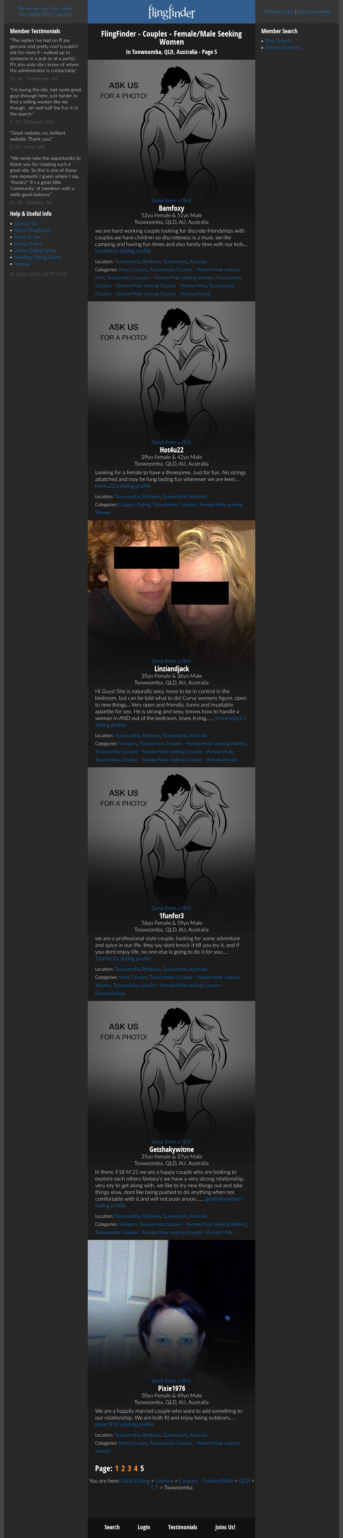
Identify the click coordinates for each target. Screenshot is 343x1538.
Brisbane (151, 261)
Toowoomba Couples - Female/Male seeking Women (160, 278)
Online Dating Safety (35, 250)
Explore (164, 1481)
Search (112, 1527)
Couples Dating (134, 504)
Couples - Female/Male (206, 1481)
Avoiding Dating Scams (37, 257)
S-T (154, 1487)
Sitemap (22, 264)
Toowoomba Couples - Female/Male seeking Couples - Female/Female (166, 760)
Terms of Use (27, 237)
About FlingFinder (32, 230)
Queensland (174, 261)
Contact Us (25, 224)
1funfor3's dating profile (123, 958)
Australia (198, 261)
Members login (279, 11)
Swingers (128, 743)
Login (144, 1527)
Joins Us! (225, 1527)
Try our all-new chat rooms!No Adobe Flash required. (46, 11)
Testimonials (182, 1527)
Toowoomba (127, 261)
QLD (244, 1481)
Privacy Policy (28, 244)
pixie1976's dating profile (124, 1424)
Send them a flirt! (171, 200)
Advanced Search (283, 47)
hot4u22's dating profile (122, 486)
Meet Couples (133, 270)
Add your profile (314, 11)
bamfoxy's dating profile (123, 251)
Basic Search (278, 41)
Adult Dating (135, 1481)
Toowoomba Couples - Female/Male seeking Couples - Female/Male (164, 752)
